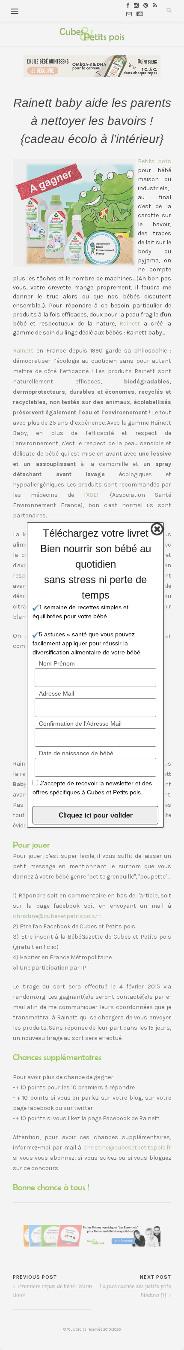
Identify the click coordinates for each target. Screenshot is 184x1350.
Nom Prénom (57, 663)
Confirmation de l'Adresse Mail (80, 723)
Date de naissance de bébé (76, 753)
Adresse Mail (56, 693)
